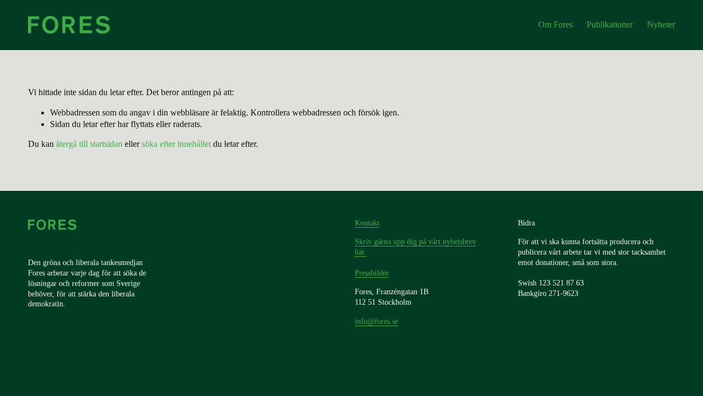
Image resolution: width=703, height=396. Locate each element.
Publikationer (610, 24)
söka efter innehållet (176, 143)
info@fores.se (376, 321)
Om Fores (555, 24)
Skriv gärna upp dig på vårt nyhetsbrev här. (415, 246)
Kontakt (367, 222)
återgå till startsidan (89, 143)
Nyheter (661, 24)
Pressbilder (372, 272)
